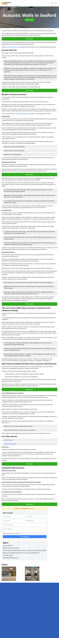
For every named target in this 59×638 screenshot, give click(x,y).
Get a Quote (29, 90)
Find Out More (29, 174)
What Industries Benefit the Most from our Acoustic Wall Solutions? (21, 553)
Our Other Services (8, 555)
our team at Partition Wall (13, 47)
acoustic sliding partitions (23, 113)
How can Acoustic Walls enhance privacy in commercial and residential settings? (24, 550)
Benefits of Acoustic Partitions (11, 548)
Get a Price (29, 464)
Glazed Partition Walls (10, 444)
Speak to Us (29, 389)
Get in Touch (29, 39)
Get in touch (29, 20)
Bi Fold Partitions (8, 440)
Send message (25, 536)
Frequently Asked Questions (10, 558)
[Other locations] (52, 3)
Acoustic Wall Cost (8, 545)
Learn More (29, 504)
